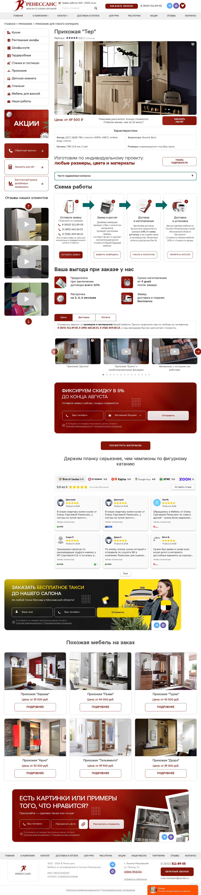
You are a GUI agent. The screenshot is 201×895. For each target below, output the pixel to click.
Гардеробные (21, 55)
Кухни (16, 32)
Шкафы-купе (21, 47)
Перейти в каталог (180, 255)
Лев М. (165, 499)
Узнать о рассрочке (144, 255)
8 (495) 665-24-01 (151, 2)
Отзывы (171, 16)
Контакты (190, 16)
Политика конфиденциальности (83, 890)
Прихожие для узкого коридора (57, 24)
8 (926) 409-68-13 (151, 10)
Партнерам (158, 856)
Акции (153, 16)
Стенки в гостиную (25, 63)
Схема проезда (133, 872)
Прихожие (25, 24)
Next (28, 321)
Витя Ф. (166, 537)
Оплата (105, 317)
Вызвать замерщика (107, 255)
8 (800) (173, 863)
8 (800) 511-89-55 (151, 6)
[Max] (176, 6)
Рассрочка (134, 16)
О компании (40, 16)
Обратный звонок (177, 872)
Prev (28, 206)
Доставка (83, 317)
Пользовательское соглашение (118, 890)
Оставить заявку (70, 255)
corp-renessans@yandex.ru (175, 878)
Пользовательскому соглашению (108, 426)
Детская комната (24, 78)
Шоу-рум (114, 16)
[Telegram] (170, 6)
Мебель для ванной (26, 93)
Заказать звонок (121, 6)
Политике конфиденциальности (79, 426)
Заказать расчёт (179, 120)
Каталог (62, 16)
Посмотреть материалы (125, 446)
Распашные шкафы (25, 40)
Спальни (18, 86)
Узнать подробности (179, 161)
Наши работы (21, 101)
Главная (18, 16)
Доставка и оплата (88, 16)
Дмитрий (119, 499)
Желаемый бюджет (126, 415)
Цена (63, 317)
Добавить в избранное (135, 879)
